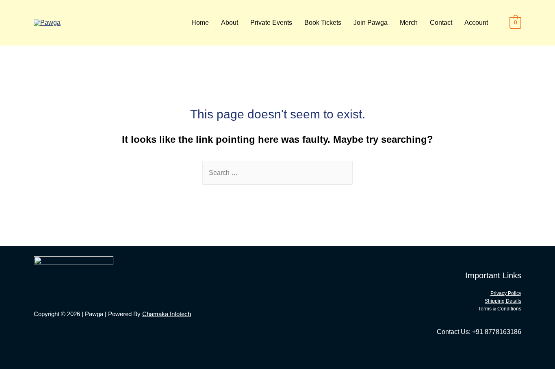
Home (200, 22)
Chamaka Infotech (166, 314)
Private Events (271, 22)
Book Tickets (322, 22)
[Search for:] (277, 172)
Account (476, 22)
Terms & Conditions (499, 309)
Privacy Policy (505, 293)
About (229, 22)
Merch (409, 22)
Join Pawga (370, 22)
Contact (441, 22)
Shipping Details (503, 301)
